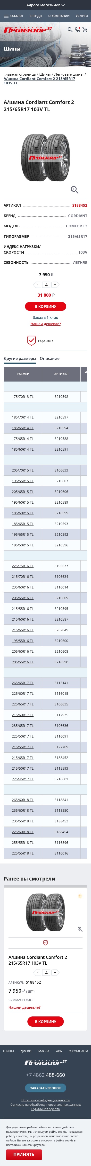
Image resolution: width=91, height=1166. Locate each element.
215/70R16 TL (22, 576)
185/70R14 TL (22, 417)
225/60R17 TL (22, 693)
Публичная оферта (45, 1109)
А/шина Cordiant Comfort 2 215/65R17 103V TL (39, 80)
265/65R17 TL (22, 682)
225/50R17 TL (22, 736)
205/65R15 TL (22, 491)
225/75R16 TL (22, 565)
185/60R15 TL (22, 513)
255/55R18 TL (22, 842)
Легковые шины (68, 74)
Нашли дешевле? (46, 323)
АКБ (59, 1051)
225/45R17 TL (22, 779)
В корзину (45, 306)
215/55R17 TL (22, 747)
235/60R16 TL (22, 587)
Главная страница (20, 74)
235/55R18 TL (22, 821)
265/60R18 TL (22, 799)
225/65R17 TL (22, 704)
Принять (23, 1154)
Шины (45, 74)
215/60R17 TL (22, 714)
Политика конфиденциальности (45, 1100)
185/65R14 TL (22, 428)
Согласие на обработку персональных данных (45, 1104)
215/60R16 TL (22, 619)
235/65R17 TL (22, 725)
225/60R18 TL (22, 831)
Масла (43, 1051)
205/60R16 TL (22, 651)
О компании (80, 1051)
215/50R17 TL (22, 768)
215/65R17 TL (22, 757)
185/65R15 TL (22, 523)
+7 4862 (45, 1074)
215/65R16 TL (22, 630)
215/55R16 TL (22, 608)
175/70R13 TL (22, 396)
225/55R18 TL (22, 853)
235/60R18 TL (22, 810)
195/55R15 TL (22, 481)
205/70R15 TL (22, 470)
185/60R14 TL (22, 449)
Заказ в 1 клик (45, 317)
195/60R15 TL (22, 502)
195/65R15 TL (22, 534)
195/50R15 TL (22, 545)
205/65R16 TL (22, 598)
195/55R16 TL (22, 640)
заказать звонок (45, 1088)
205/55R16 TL (22, 662)
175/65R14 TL (22, 438)
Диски (26, 1051)
